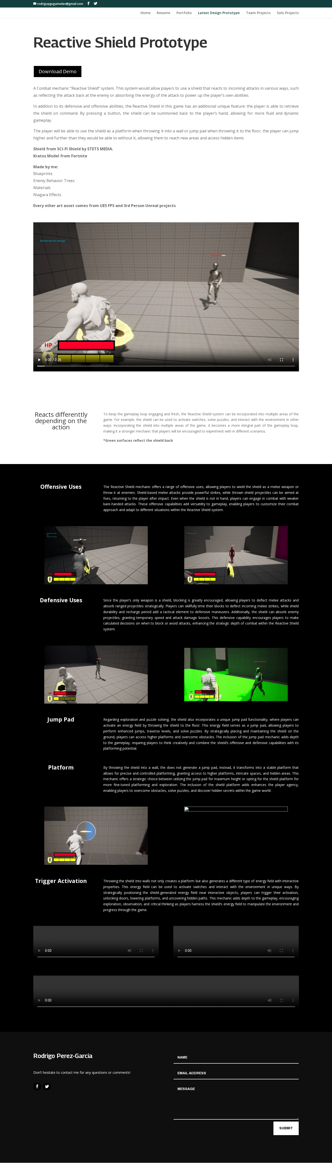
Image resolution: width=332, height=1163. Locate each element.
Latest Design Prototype (219, 13)
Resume (163, 13)
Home (145, 13)
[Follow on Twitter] (47, 1086)
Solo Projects (288, 13)
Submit (286, 1128)
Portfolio (184, 13)
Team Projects (258, 13)
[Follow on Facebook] (37, 1086)
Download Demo (58, 71)
